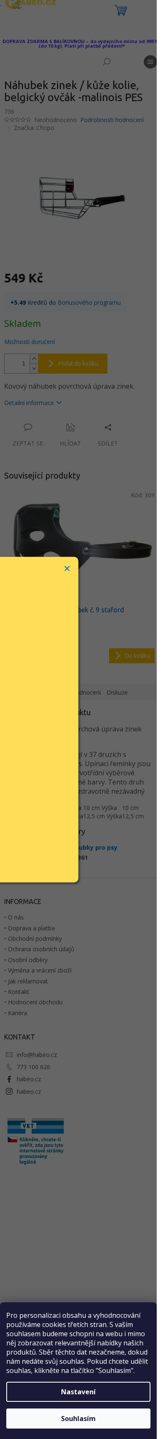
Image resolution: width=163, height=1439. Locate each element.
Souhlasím (78, 1418)
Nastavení (78, 1391)
